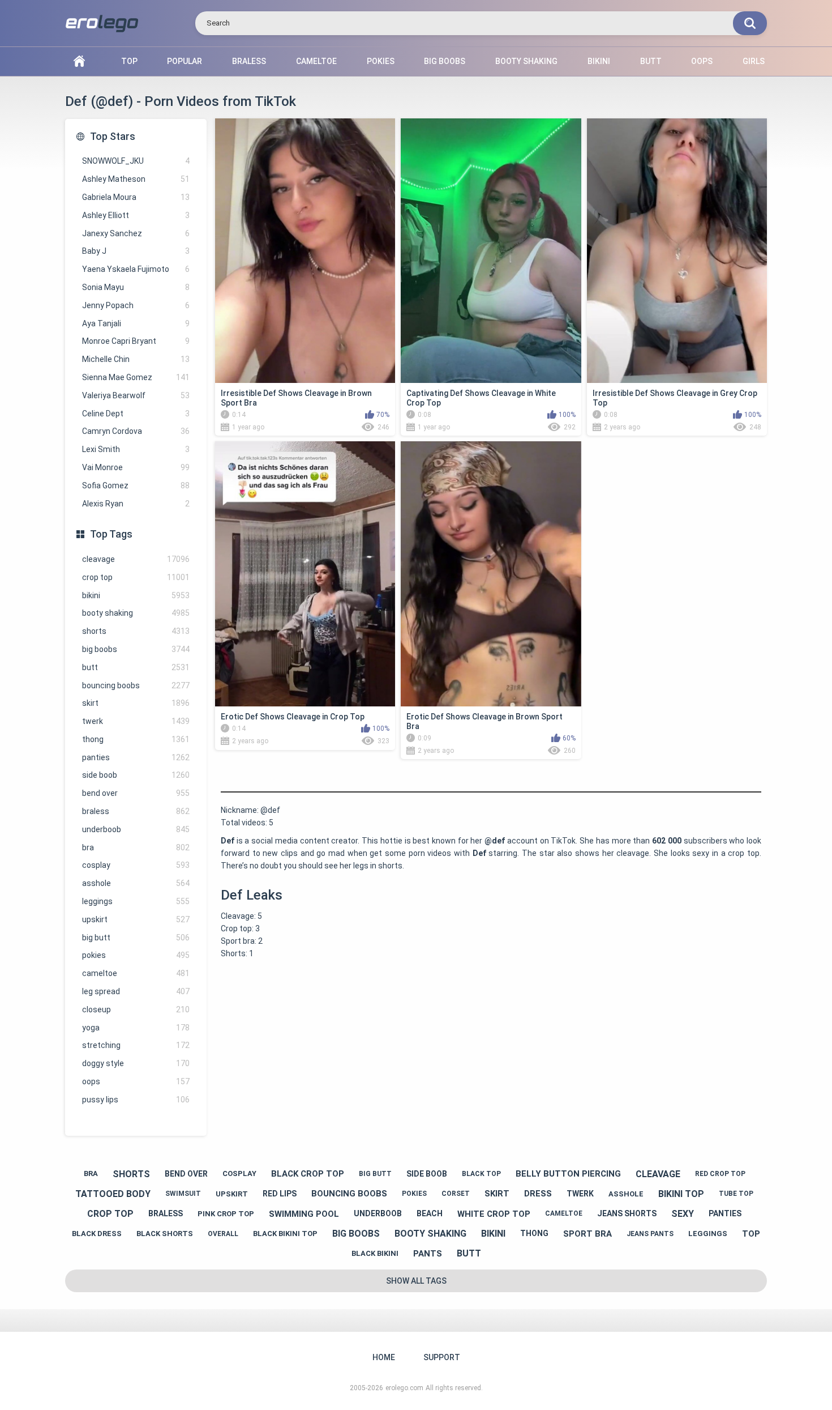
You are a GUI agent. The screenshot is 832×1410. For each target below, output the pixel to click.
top (751, 1234)
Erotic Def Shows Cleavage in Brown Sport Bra (484, 721)
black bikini (374, 1253)
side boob (136, 774)
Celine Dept (136, 413)
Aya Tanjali (136, 323)
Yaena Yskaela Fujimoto (136, 269)
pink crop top (226, 1213)
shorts (136, 631)
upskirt (136, 919)
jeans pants (650, 1234)
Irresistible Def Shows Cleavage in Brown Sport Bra (296, 398)
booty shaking (136, 612)
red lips (280, 1193)
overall (223, 1234)
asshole (136, 883)
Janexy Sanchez (136, 233)
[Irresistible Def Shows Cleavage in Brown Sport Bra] (305, 250)
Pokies (380, 61)
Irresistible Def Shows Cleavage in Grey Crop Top (675, 398)
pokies (136, 955)
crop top (136, 577)
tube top (736, 1194)
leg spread (136, 991)
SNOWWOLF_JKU (136, 160)
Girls (754, 61)
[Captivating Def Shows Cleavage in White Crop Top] (491, 250)
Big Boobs (444, 61)
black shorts (164, 1233)
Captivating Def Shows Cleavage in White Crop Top (481, 398)
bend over (136, 793)
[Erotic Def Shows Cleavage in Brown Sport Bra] (491, 573)
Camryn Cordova (136, 431)
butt (136, 667)
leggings (136, 901)
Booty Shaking (526, 61)
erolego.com (404, 1388)
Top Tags (111, 534)
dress (538, 1194)
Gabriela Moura (136, 197)
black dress (97, 1233)
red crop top (720, 1174)
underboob (136, 829)
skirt (136, 703)
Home (79, 61)
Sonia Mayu (136, 287)
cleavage (136, 559)
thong (136, 739)
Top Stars (112, 136)
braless (136, 811)
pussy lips (136, 1099)
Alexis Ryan (136, 503)
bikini (136, 595)
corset (455, 1194)
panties (136, 757)
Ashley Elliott (136, 215)
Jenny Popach (136, 305)
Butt (651, 61)
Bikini (598, 61)
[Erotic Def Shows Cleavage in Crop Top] (305, 573)
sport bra (587, 1234)
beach (430, 1213)
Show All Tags (416, 1280)
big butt (136, 937)
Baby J (136, 250)
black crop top (307, 1174)
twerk (136, 721)
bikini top (681, 1194)
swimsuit (183, 1194)
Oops (702, 61)
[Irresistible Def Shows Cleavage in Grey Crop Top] (677, 250)
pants (427, 1254)
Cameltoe (316, 61)
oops (136, 1081)
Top (129, 61)
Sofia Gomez (136, 485)
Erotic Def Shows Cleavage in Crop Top (292, 716)
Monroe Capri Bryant (136, 341)
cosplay (136, 865)
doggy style (136, 1063)
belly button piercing (568, 1174)
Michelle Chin (136, 359)
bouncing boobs (136, 685)
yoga (136, 1027)
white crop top (493, 1214)
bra (136, 847)
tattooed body (113, 1194)
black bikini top (285, 1233)
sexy (682, 1213)
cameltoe (136, 973)
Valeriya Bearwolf (136, 395)
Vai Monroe (136, 467)
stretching (136, 1045)
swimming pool (304, 1214)
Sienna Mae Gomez (136, 377)
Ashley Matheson (136, 179)
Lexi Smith (136, 449)
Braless (249, 61)
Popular (184, 61)
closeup (136, 1009)
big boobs (136, 649)
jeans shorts (627, 1213)
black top (481, 1174)
